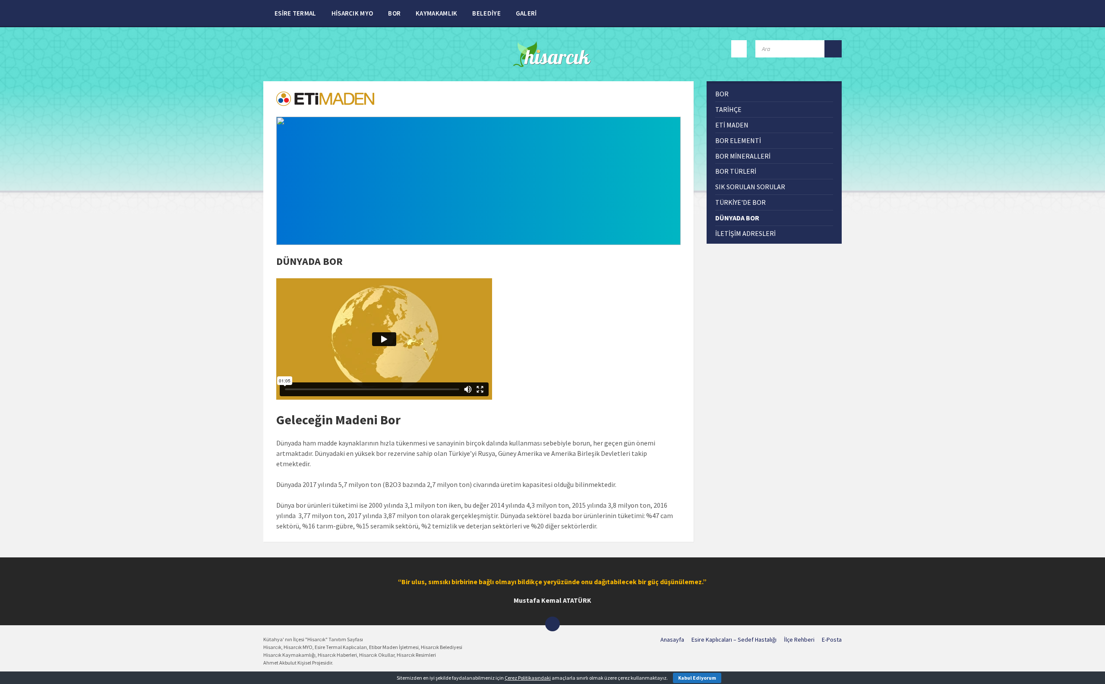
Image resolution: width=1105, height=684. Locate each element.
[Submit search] (833, 48)
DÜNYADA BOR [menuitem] (737, 217)
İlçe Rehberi (799, 639)
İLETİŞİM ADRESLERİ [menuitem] (745, 233)
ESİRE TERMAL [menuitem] (295, 13)
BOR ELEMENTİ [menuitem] (738, 140)
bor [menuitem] (722, 93)
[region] (478, 181)
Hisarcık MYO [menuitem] (352, 13)
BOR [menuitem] (394, 13)
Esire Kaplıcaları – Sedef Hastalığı (734, 639)
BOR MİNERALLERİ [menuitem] (742, 156)
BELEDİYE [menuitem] (486, 13)
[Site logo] (552, 64)
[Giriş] (739, 48)
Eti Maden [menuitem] (731, 125)
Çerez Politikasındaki (528, 677)
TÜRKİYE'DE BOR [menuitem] (740, 202)
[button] (478, 181)
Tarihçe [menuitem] (728, 109)
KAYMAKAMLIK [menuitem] (436, 13)
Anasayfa (672, 639)
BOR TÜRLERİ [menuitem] (735, 171)
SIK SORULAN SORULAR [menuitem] (750, 186)
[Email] (552, 624)
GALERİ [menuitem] (526, 13)
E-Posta (832, 639)
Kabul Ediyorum (697, 677)
